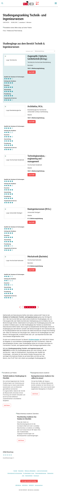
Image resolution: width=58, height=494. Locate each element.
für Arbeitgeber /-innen (28, 473)
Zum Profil (31, 72)
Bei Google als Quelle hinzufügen (29, 481)
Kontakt (15, 470)
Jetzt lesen (7, 405)
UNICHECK (31, 485)
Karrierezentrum (39, 485)
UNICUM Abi (25, 485)
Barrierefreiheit (28, 475)
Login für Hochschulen (42, 470)
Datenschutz (50, 473)
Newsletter (21, 470)
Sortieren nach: (29, 51)
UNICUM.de (18, 485)
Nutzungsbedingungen (40, 473)
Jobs (23, 475)
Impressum (36, 475)
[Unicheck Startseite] (28, 3)
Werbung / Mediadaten (30, 470)
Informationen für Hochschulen (15, 473)
